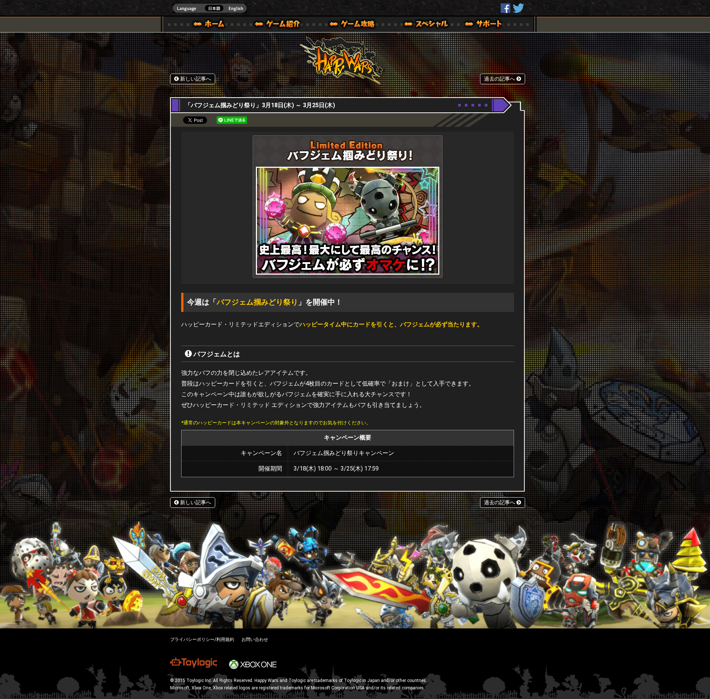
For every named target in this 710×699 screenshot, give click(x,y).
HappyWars (505, 8)
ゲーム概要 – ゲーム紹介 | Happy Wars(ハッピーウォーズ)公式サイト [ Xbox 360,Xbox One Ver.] (280, 25)
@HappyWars (518, 8)
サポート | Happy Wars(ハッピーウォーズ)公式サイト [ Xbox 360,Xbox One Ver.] (484, 25)
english (210, 8)
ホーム (212, 25)
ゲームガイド (348, 25)
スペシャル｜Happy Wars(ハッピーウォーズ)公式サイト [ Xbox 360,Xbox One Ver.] (416, 25)
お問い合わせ (254, 639)
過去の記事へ (500, 79)
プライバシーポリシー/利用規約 (202, 639)
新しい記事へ (195, 79)
